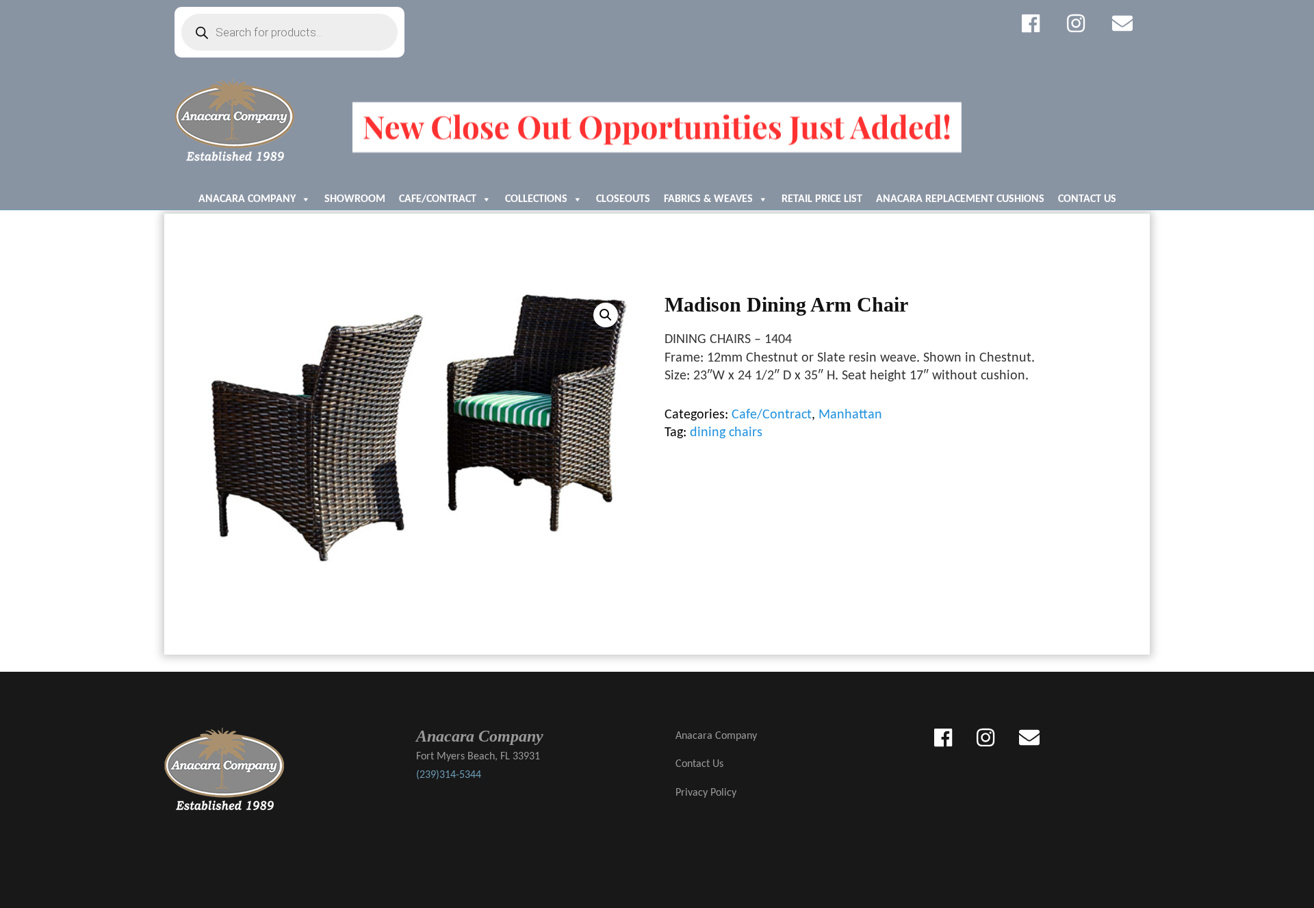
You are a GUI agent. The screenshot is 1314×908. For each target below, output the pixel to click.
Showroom (354, 199)
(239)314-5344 (448, 775)
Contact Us (1087, 199)
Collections (536, 199)
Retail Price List (822, 199)
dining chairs (726, 433)
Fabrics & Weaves (708, 199)
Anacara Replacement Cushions (960, 199)
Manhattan (850, 415)
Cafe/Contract (437, 199)
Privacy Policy (705, 792)
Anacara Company (247, 199)
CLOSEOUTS (623, 199)
